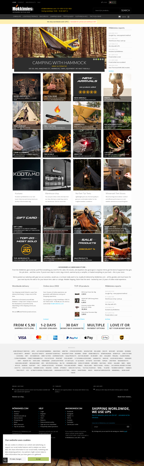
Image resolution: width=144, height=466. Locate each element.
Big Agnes (97, 351)
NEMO (129, 363)
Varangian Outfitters (61, 370)
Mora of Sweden (83, 363)
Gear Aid (105, 358)
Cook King (19, 356)
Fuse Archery (68, 358)
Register (43, 414)
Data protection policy (47, 422)
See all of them (79, 319)
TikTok (69, 418)
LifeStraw (112, 361)
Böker (85, 353)
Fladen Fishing (125, 356)
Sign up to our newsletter (48, 424)
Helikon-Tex (27, 361)
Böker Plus (116, 353)
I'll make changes (15, 459)
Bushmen (78, 353)
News (15, 422)
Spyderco (63, 368)
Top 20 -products (19, 426)
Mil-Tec (62, 363)
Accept (38, 459)
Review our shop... (18, 397)
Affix (33, 351)
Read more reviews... (125, 397)
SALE (38, 2)
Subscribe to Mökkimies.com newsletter (103, 423)
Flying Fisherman (20, 358)
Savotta (17, 368)
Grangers (128, 358)
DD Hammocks (34, 356)
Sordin (55, 368)
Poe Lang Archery (70, 365)
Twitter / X (70, 416)
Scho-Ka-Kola (27, 368)
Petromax (59, 365)
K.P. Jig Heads (80, 361)
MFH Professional (52, 363)
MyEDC (110, 363)
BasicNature (88, 351)
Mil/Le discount (19, 424)
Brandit (27, 353)
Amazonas (56, 351)
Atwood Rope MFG (76, 351)
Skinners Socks (39, 368)
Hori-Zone (36, 361)
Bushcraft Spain (67, 353)
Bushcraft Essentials (53, 353)
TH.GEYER (106, 368)
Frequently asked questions (49, 426)
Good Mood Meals (116, 358)
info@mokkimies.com (57, 303)
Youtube (69, 420)
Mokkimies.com (71, 363)
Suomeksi (70, 422)
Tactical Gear (95, 16)
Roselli (107, 365)
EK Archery (94, 356)
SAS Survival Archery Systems (121, 365)
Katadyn (89, 361)
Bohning (128, 351)
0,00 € (125, 17)
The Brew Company (117, 368)
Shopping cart (18, 420)
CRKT (26, 356)
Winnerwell (116, 370)
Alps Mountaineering (44, 351)
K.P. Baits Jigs (69, 361)
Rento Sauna (98, 365)
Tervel (99, 368)
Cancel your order (72, 424)
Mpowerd (94, 363)
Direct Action (46, 356)
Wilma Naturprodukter (102, 370)
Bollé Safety (18, 353)
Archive (111, 71)
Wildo (90, 370)
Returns (43, 420)
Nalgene (117, 363)
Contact (21, 2)
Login (105, 2)
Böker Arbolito (94, 353)
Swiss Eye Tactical (75, 368)
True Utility (20, 370)
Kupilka (104, 361)
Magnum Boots (123, 361)
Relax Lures (88, 365)
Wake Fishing (82, 370)
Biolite (105, 351)
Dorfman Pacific (58, 356)
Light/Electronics (30, 16)
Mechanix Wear (34, 363)
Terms (42, 416)
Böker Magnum (106, 353)
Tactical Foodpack (89, 368)
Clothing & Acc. (81, 16)
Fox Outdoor (49, 358)
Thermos (129, 368)
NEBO (123, 363)
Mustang (103, 363)
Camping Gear (55, 16)
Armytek (65, 351)
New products (31, 2)
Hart (19, 361)
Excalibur (107, 356)
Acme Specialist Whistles (21, 351)
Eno (101, 356)
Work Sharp (126, 370)
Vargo (73, 370)
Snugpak (48, 368)
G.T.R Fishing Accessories (83, 358)
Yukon (73, 373)
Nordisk (24, 365)
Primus (80, 365)
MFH (42, 363)
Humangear (45, 361)
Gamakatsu (97, 358)
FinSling (115, 356)
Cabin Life (17, 16)
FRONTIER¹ (59, 358)
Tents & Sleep (68, 16)
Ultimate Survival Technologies (41, 370)
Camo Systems (127, 353)
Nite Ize (17, 365)
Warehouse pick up (20, 416)
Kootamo (97, 361)
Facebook (70, 411)
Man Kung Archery (21, 363)
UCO (27, 370)
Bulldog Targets (38, 353)
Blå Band (120, 351)
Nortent (32, 365)
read (125, 431)
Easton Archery (83, 356)
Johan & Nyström (57, 361)
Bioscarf (112, 351)
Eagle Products (71, 356)
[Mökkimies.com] (22, 8)
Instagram (70, 414)
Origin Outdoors (48, 365)
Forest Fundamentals (35, 358)
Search (125, 10)
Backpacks (44, 16)
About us (17, 411)
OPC (38, 365)
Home (14, 2)
